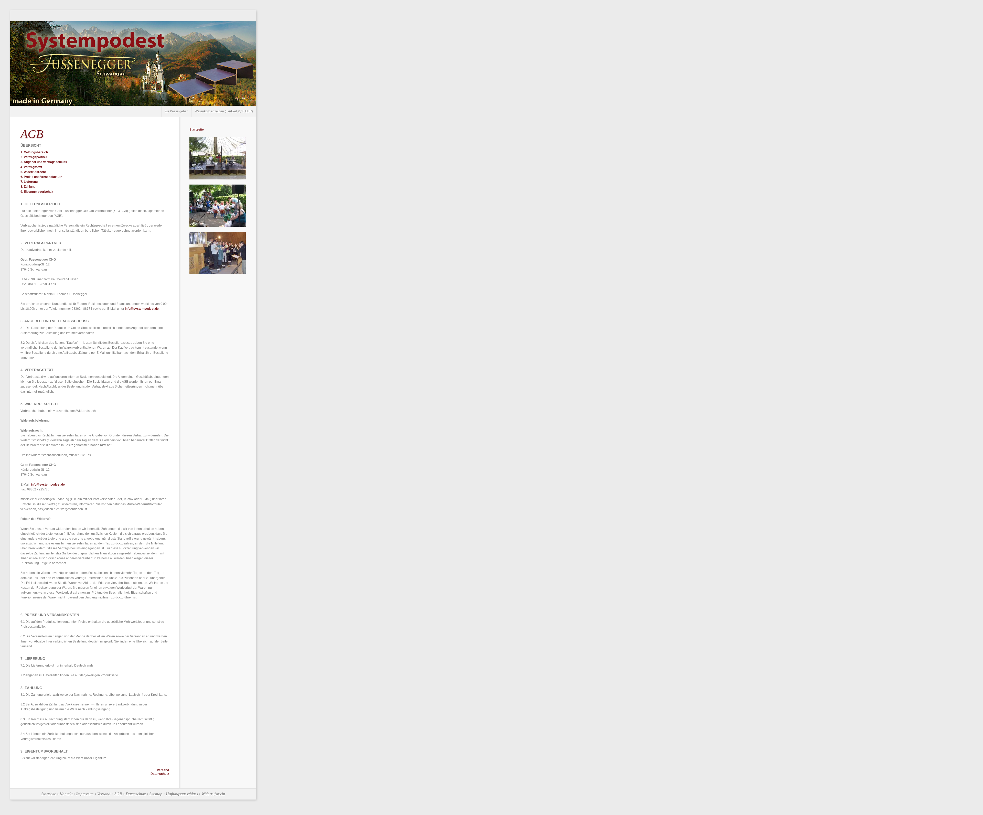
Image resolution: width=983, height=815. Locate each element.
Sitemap (155, 794)
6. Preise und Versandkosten (41, 177)
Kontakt (66, 794)
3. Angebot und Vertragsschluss (43, 162)
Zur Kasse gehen (176, 111)
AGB (118, 794)
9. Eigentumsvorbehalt (36, 192)
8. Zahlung (27, 186)
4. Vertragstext (31, 167)
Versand (163, 770)
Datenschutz (160, 774)
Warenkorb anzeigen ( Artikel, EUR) (224, 111)
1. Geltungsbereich (34, 152)
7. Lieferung (29, 182)
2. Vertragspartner (33, 157)
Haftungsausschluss (182, 794)
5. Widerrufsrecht (33, 172)
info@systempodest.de (142, 308)
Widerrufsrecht (213, 794)
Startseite (196, 129)
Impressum (85, 794)
